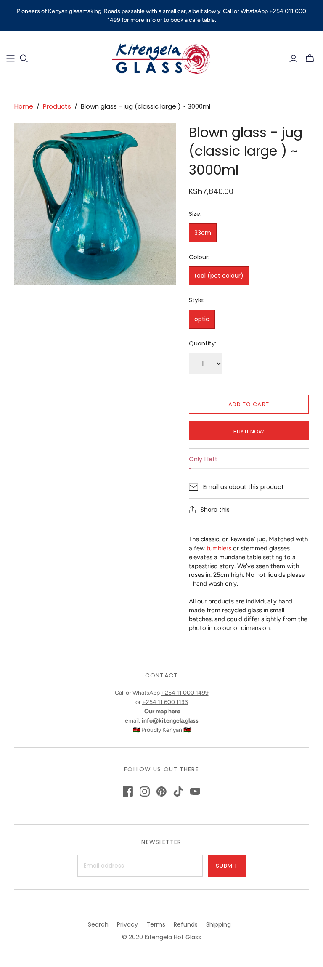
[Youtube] (195, 791)
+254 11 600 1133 (165, 702)
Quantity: (202, 344)
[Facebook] (128, 791)
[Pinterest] (161, 791)
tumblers (219, 548)
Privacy (127, 924)
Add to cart (248, 404)
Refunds (186, 924)
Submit (227, 866)
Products (57, 106)
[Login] (293, 58)
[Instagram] (145, 791)
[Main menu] (10, 58)
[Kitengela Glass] (161, 58)
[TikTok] (178, 791)
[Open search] (24, 58)
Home (23, 106)
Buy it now (248, 432)
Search (98, 924)
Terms (155, 924)
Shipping (218, 924)
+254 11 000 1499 (185, 692)
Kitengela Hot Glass (173, 937)
